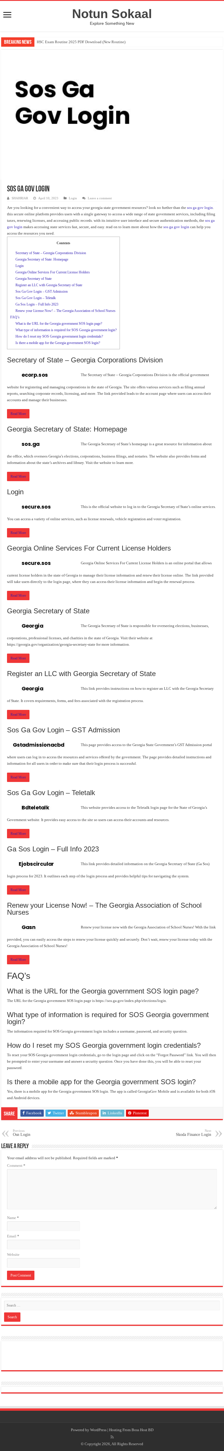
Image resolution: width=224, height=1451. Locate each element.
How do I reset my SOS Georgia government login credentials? (59, 336)
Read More (18, 414)
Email (13, 1236)
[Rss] (112, 1436)
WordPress (98, 1430)
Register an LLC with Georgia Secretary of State (48, 285)
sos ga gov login (200, 207)
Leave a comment (100, 198)
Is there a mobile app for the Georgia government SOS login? (57, 343)
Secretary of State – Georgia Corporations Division (50, 253)
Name (13, 1218)
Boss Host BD (142, 1430)
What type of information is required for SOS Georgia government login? (66, 330)
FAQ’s (15, 317)
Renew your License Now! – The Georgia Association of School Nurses (65, 311)
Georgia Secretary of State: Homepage (41, 259)
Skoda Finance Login (193, 1133)
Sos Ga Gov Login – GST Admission (41, 291)
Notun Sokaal (112, 14)
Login (73, 198)
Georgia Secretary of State (33, 279)
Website (13, 1254)
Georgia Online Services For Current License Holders (52, 272)
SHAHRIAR (20, 198)
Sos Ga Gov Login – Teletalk (35, 298)
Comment (16, 1165)
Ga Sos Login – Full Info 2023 (36, 304)
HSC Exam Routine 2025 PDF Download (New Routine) (81, 42)
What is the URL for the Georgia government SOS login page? (58, 324)
